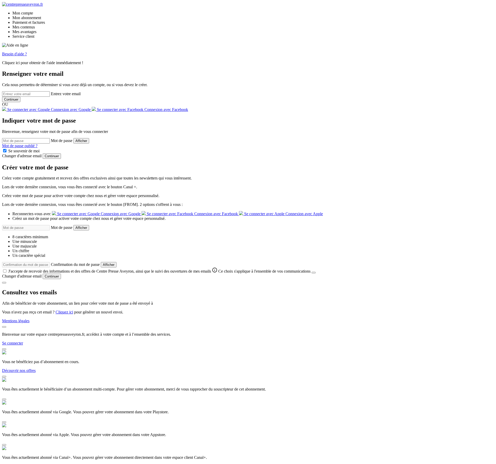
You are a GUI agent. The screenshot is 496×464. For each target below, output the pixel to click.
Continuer (11, 99)
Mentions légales (15, 321)
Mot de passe (61, 140)
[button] (26, 18)
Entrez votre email (66, 94)
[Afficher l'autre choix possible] (314, 272)
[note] (262, 271)
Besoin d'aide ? (14, 54)
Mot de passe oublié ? (19, 146)
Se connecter (12, 343)
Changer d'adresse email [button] (22, 156)
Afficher (81, 141)
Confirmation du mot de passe (75, 264)
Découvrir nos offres (19, 370)
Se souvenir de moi (24, 151)
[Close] (4, 282)
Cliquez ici (64, 312)
